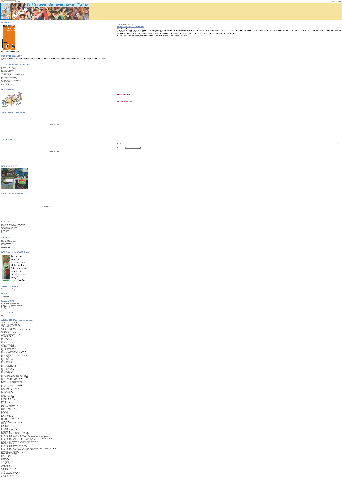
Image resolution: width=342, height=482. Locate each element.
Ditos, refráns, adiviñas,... (8, 289)
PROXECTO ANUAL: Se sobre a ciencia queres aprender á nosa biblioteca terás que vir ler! (27, 448)
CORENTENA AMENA (7, 348)
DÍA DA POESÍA (5, 359)
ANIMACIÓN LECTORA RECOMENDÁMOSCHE (14, 329)
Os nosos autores (6, 246)
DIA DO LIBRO (5, 372)
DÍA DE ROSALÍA (6, 369)
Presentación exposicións (8, 241)
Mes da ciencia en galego (8, 405)
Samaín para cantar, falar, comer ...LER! (12, 74)
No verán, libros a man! (8, 67)
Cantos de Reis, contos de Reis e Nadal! (12, 76)
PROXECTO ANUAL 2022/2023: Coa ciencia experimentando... (19, 441)
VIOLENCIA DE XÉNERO (8, 474)
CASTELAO (4, 338)
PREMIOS (4, 428)
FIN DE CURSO (5, 391)
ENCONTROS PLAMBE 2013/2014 (11, 384)
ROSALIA (4, 459)
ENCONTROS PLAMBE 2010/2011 (11, 381)
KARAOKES (4, 398)
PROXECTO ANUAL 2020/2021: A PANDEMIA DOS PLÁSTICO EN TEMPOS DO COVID (26, 438)
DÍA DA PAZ (4, 358)
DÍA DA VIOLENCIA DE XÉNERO (10, 364)
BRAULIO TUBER (6, 335)
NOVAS (3, 414)
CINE (2, 341)
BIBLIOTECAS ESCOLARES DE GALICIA (13, 226)
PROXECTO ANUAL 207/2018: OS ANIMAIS (13, 442)
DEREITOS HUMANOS (7, 349)
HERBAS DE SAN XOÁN (8, 394)
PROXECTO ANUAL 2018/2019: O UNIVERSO (14, 435)
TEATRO (3, 469)
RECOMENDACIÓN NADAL (9, 451)
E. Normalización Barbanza (9, 227)
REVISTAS (4, 456)
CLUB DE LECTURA (7, 342)
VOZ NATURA (5, 476)
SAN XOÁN (4, 465)
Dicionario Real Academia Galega (10, 303)
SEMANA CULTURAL (7, 466)
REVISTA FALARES (6, 455)
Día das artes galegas (7, 365)
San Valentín (4, 464)
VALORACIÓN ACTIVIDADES (9, 472)
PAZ (2, 424)
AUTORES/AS (5, 331)
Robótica (3, 458)
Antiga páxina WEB (6, 228)
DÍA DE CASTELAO (6, 368)
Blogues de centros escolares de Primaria (13, 224)
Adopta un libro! (5, 81)
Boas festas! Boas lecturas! (9, 78)
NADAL (3, 412)
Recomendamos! (6, 71)
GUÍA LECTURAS (6, 392)
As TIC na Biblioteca (7, 243)
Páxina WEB (4, 231)
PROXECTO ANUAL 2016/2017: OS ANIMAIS (14, 434)
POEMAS (4, 427)
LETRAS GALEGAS (6, 399)
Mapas (3, 315)
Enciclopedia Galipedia (7, 306)
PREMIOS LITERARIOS (8, 429)
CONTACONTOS (6, 345)
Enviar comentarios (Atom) (133, 148)
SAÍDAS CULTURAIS (7, 461)
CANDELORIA (5, 337)
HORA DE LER (5, 395)
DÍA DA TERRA (5, 362)
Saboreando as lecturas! (8, 70)
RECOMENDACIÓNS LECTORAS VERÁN (13, 452)
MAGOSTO (4, 402)
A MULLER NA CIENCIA (8, 322)
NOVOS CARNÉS (6, 415)
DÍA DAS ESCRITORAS (8, 367)
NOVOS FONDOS (6, 417)
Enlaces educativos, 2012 (8, 68)
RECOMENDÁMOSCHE (8, 454)
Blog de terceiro (5, 233)
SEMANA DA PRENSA (7, 468)
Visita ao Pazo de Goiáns (8, 475)
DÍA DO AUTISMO (6, 371)
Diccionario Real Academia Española (11, 305)
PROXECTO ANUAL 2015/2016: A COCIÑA (13, 432)
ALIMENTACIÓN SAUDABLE (145, 90)
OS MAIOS (4, 419)
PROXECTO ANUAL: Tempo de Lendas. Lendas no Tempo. (18, 449)
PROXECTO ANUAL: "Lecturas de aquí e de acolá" (15, 444)
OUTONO (4, 421)
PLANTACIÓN (5, 425)
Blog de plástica (5, 230)
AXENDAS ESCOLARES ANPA (9, 334)
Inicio (230, 144)
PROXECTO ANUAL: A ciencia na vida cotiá (13, 445)
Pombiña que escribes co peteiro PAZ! (12, 80)
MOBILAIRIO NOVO (7, 407)
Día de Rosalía (5, 83)
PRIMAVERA (4, 431)
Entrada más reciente (123, 144)
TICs (2, 471)
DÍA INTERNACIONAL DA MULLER (11, 378)
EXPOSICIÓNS (5, 389)
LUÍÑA (3, 401)
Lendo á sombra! (6, 73)
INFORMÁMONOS (6, 397)
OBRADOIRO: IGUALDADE (9, 418)
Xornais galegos (5, 296)
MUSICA (3, 411)
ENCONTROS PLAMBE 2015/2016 (11, 385)
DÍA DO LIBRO (5, 374)
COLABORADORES (7, 344)
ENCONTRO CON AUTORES (9, 379)
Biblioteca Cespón (6, 247)
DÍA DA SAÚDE (5, 361)
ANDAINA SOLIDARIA (7, 327)
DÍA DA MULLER (6, 354)
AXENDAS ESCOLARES (8, 332)
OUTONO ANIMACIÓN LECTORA (10, 422)
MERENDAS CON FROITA (130, 26)
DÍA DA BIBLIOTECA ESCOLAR (10, 352)
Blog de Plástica (5, 240)
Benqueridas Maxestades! (8, 77)
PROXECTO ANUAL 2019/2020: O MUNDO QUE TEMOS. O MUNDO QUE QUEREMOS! (26, 437)
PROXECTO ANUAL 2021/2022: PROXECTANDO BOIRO (17, 439)
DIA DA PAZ (4, 357)
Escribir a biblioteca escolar (9, 388)
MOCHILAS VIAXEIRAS (8, 408)
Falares (3, 244)
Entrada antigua (336, 144)
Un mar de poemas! (7, 84)
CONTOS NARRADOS (7, 347)
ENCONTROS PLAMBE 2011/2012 (11, 382)
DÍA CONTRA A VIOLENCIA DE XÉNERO (12, 351)
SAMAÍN (3, 462)
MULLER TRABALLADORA (9, 409)
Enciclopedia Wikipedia (7, 308)
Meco (2, 404)
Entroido (3, 387)
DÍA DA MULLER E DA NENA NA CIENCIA (13, 355)
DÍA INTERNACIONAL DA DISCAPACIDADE (13, 377)
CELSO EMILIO (5, 339)
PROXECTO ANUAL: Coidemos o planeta (13, 446)
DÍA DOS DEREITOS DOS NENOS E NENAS (13, 375)
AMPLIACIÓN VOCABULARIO (9, 325)
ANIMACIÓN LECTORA (8, 328)
